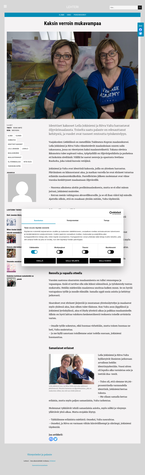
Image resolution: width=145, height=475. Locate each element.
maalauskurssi (13, 153)
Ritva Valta (28, 162)
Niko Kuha (15, 130)
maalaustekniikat (14, 157)
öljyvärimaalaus (14, 162)
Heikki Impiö (17, 128)
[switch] (60, 252)
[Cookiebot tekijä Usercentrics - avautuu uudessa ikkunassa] (111, 213)
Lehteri (72, 7)
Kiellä (40, 261)
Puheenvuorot (80, 15)
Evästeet (53, 461)
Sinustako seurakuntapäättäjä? (18, 261)
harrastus (12, 140)
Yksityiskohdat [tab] (72, 220)
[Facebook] (140, 29)
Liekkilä (25, 149)
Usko (69, 15)
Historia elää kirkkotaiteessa (17, 247)
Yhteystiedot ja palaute (39, 454)
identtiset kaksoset (15, 144)
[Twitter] (140, 33)
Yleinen (18, 136)
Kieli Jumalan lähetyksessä (17, 215)
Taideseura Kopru (14, 166)
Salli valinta (72, 261)
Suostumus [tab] (38, 220)
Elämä (61, 15)
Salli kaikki (105, 261)
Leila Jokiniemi (13, 149)
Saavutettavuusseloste (39, 465)
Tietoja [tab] (106, 220)
